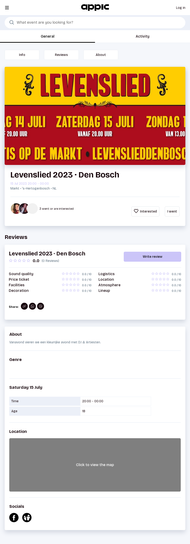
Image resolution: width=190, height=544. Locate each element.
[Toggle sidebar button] (7, 7)
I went (172, 211)
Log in (180, 8)
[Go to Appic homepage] (95, 7)
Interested (148, 211)
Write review (152, 257)
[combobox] (95, 23)
